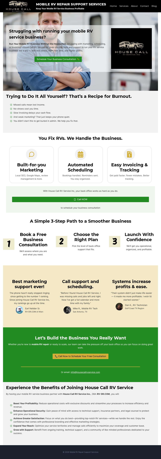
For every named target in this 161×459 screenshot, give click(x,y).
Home (113, 6)
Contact (144, 6)
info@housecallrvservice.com (85, 372)
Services (123, 6)
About (134, 6)
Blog (154, 6)
